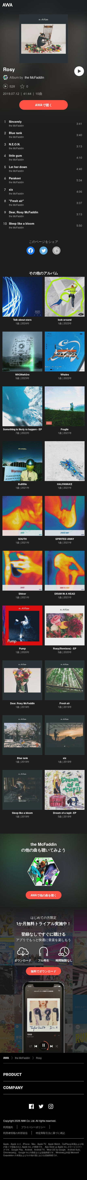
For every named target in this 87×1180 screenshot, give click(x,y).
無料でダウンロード (43, 971)
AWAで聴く (43, 105)
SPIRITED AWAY (64, 539)
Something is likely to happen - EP (22, 429)
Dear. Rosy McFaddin (22, 703)
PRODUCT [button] (12, 1074)
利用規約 (8, 1127)
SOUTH (22, 539)
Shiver (22, 593)
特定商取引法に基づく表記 (50, 1133)
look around (64, 319)
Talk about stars (22, 319)
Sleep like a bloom (22, 813)
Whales (64, 374)
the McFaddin (34, 77)
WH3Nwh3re (22, 374)
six (64, 758)
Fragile (65, 429)
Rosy (39, 1057)
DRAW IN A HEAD (64, 593)
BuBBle (22, 484)
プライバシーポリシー (33, 1127)
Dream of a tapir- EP (64, 813)
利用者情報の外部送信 (15, 1133)
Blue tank (22, 758)
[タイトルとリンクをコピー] (56, 250)
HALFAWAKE (64, 484)
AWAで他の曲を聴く (44, 895)
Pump (22, 648)
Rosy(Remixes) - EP (64, 648)
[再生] (79, 71)
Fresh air (64, 703)
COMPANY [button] (13, 1087)
